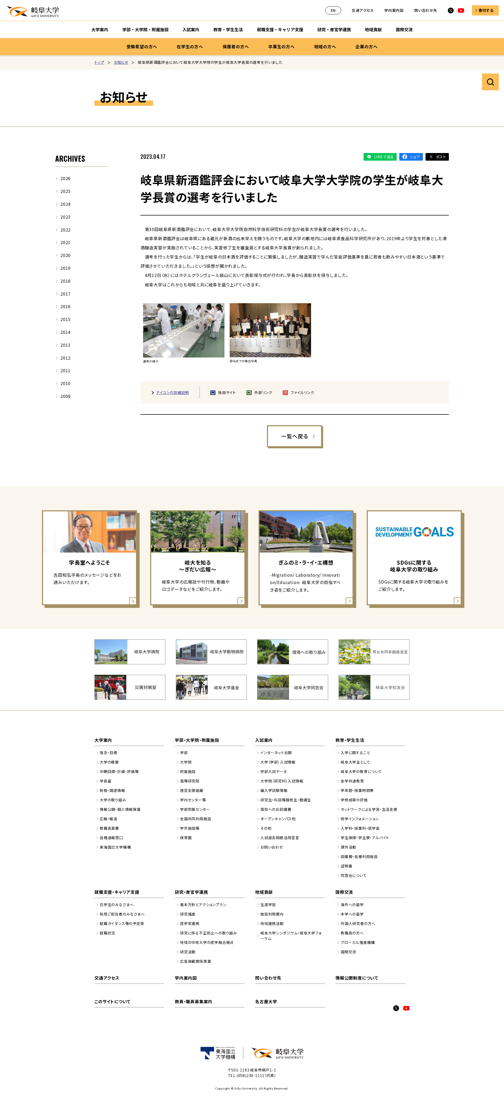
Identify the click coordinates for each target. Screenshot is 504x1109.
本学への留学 (352, 914)
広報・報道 (108, 818)
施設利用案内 (272, 914)
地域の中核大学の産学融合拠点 (207, 942)
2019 (65, 268)
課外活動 (348, 847)
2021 (65, 242)
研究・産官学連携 (334, 29)
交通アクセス (363, 10)
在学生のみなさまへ (117, 904)
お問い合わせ (271, 847)
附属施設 (188, 771)
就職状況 (107, 932)
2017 (65, 294)
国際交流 (404, 29)
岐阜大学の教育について (361, 771)
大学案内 (99, 29)
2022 (65, 230)
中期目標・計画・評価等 (119, 771)
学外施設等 (190, 828)
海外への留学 (352, 904)
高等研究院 (190, 781)
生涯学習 (268, 904)
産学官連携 (190, 923)
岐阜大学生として (355, 762)
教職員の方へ (352, 932)
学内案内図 (394, 10)
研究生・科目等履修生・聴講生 (285, 799)
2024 (65, 204)
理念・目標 (108, 752)
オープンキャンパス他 (278, 818)
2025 (65, 191)
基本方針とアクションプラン (203, 904)
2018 (65, 281)
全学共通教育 (352, 781)
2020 (65, 255)
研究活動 (188, 951)
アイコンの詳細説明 (172, 392)
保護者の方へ (236, 46)
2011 (65, 370)
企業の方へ (366, 46)
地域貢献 (373, 29)
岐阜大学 (33, 11)
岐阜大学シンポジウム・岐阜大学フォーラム (291, 935)
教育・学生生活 (228, 29)
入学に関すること (355, 752)
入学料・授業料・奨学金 (360, 828)
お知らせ (121, 62)
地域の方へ (325, 46)
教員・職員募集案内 (193, 1001)
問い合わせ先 (425, 10)
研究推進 (188, 914)
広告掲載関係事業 (195, 961)
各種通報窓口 (111, 837)
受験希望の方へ (142, 46)
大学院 (186, 762)
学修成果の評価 (354, 799)
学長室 (105, 781)
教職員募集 (109, 828)
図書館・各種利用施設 (359, 856)
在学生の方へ (190, 46)
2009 (65, 396)
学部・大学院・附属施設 (145, 29)
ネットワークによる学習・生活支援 (369, 809)
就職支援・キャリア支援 (280, 29)
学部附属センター (195, 809)
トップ (99, 62)
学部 (184, 752)
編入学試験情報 (274, 790)
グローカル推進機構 (358, 942)
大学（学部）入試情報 (278, 762)
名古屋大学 (266, 1001)
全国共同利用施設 (195, 818)
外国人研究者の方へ (358, 923)
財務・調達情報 (112, 790)
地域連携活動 (272, 923)
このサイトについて (112, 1001)
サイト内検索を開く (490, 81)
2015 (65, 319)
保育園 (186, 837)
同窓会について (354, 875)
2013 (65, 345)
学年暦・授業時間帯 (357, 790)
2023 (65, 217)
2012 (65, 358)
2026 (65, 178)
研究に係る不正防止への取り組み (208, 932)
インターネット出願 (276, 752)
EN (333, 10)
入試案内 (190, 29)
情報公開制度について (356, 978)
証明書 (346, 866)
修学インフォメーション (360, 818)
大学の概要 (109, 762)
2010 (65, 383)
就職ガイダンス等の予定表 (122, 923)
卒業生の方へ (281, 46)
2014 (65, 332)
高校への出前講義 (275, 809)
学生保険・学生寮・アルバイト (365, 837)
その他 (265, 828)
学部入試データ (273, 771)
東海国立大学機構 (115, 847)
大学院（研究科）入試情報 (281, 781)
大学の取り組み (113, 799)
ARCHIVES (70, 158)
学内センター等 (193, 799)
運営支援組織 (191, 790)
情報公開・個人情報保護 (120, 809)
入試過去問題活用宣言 (279, 837)
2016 (65, 306)
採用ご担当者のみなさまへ (122, 914)
